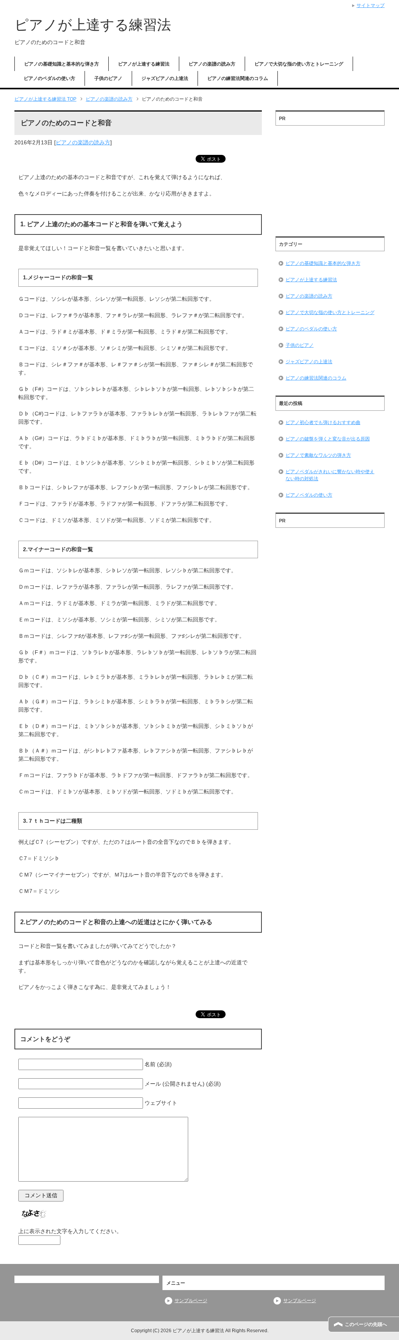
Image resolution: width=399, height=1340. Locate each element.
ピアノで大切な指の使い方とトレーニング (298, 64)
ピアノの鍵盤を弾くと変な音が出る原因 (328, 439)
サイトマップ (371, 5)
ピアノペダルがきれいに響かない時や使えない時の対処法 (330, 475)
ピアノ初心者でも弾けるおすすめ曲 (323, 422)
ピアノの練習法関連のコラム (237, 78)
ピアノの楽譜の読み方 (212, 64)
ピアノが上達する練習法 (92, 25)
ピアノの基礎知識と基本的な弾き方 (61, 64)
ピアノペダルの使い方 (309, 495)
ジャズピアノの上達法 (164, 78)
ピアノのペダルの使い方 (49, 78)
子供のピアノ (108, 78)
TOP (45, 99)
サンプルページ (191, 1300)
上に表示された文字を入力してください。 (70, 1231)
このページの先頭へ (366, 1324)
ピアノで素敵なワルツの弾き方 (318, 455)
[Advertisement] (330, 178)
